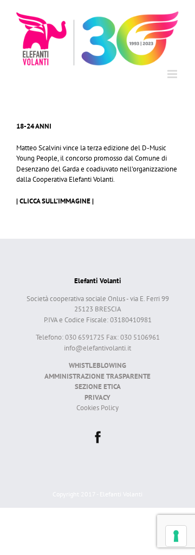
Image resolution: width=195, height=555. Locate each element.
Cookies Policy (97, 407)
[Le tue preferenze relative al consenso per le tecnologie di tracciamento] (176, 536)
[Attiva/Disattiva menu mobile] (173, 74)
